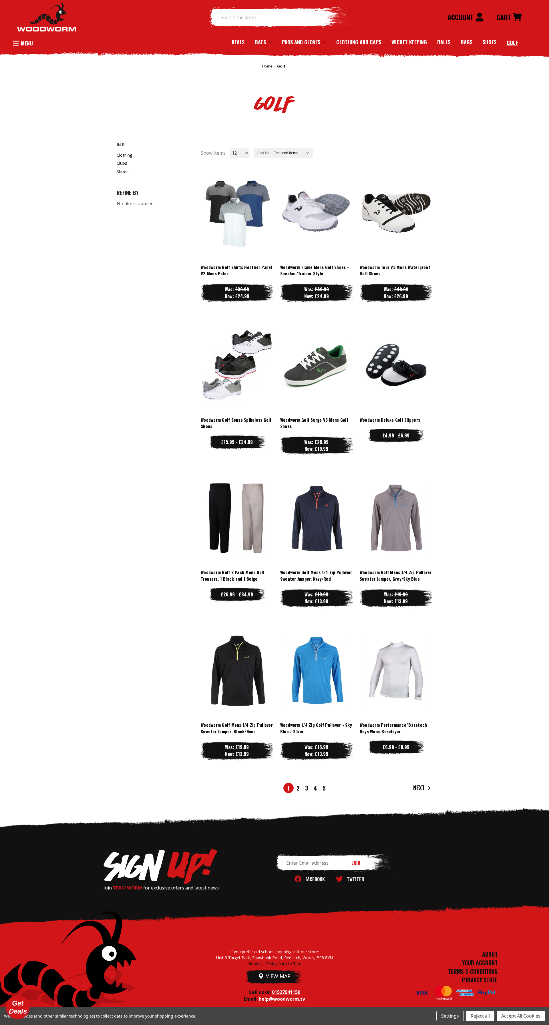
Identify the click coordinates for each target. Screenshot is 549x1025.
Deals (238, 42)
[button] (18, 1007)
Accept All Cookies (520, 1016)
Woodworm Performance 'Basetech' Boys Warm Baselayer (394, 728)
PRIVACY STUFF (480, 980)
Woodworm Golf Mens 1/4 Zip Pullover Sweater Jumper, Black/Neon (237, 728)
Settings (450, 1016)
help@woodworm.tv (282, 999)
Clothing (124, 155)
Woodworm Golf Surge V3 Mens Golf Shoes (314, 423)
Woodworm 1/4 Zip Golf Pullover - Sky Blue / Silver (316, 728)
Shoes (489, 42)
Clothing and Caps (358, 42)
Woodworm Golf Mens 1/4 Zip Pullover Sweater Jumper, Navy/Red (316, 575)
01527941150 (286, 992)
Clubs (122, 163)
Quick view (237, 201)
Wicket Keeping (409, 42)
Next (419, 787)
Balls (443, 42)
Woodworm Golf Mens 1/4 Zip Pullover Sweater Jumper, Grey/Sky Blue (396, 575)
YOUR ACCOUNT (480, 962)
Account (461, 17)
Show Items (213, 153)
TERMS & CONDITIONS (473, 971)
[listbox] (293, 153)
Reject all (480, 1016)
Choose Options (237, 224)
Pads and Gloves (301, 42)
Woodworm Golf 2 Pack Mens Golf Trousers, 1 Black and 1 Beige (233, 575)
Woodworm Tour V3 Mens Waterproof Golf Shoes (395, 270)
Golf (512, 42)
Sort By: (263, 153)
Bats (260, 42)
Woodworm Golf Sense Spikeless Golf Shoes (236, 423)
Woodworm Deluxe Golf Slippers (390, 420)
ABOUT (490, 954)
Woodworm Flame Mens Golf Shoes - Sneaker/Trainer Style (314, 270)
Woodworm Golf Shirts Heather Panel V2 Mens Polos (236, 270)
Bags (466, 42)
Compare (234, 212)
